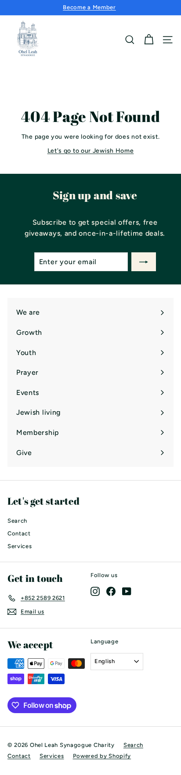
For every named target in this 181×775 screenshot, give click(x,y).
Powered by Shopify (102, 756)
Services (19, 546)
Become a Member (89, 7)
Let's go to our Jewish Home (90, 150)
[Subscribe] (143, 262)
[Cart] (148, 40)
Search (17, 520)
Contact (19, 533)
